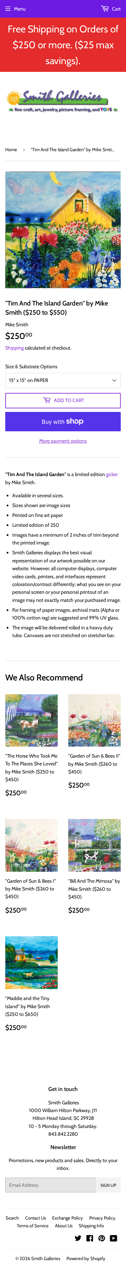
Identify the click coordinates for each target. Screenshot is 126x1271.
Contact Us (35, 1218)
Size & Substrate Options (31, 366)
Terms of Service (33, 1225)
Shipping (14, 348)
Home (11, 149)
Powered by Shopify (85, 1258)
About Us (63, 1225)
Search (12, 1218)
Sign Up (108, 1185)
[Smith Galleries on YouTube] (113, 1239)
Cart (116, 9)
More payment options (63, 441)
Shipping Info (91, 1225)
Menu (20, 9)
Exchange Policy (67, 1218)
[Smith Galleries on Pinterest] (101, 1239)
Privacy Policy (102, 1218)
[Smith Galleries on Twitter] (78, 1239)
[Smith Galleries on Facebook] (89, 1239)
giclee (112, 474)
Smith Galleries (45, 1258)
